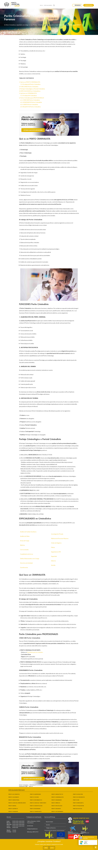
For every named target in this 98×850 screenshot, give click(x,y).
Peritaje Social (77, 808)
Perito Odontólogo (36, 805)
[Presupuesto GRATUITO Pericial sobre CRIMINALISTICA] (49, 124)
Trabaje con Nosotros (51, 827)
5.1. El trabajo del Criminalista (28, 95)
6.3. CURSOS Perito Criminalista (29, 104)
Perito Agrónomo (35, 794)
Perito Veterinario (57, 811)
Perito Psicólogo (57, 805)
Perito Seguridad (35, 808)
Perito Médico (56, 802)
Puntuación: (22, 786)
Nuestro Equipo (49, 821)
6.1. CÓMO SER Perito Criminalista (30, 100)
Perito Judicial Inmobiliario (17, 802)
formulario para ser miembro (35, 652)
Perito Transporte (36, 811)
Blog (41, 5)
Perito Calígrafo (13, 797)
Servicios (48, 824)
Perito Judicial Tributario (38, 802)
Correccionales (24, 549)
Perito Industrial (13, 799)
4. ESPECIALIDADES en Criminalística (29, 91)
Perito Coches (34, 797)
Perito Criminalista (58, 797)
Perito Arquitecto (57, 794)
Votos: (30, 786)
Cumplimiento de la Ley (26, 554)
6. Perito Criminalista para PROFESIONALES (31, 98)
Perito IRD (76, 799)
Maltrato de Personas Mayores (59, 538)
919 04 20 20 (30, 825)
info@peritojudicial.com (32, 828)
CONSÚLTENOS (88, 5)
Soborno (53, 561)
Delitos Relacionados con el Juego (29, 558)
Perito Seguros (56, 808)
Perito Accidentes (14, 794)
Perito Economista (79, 797)
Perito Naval (12, 805)
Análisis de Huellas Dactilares (28, 532)
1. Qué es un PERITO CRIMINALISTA (29, 82)
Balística (22, 545)
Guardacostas (24, 567)
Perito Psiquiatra (78, 805)
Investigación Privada (57, 534)
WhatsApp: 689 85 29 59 (32, 831)
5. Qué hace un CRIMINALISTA (28, 93)
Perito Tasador (13, 811)
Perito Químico (13, 808)
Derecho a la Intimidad (26, 563)
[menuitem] (42, 5)
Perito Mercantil (78, 802)
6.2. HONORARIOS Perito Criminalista (31, 102)
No (46, 847)
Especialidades (48, 5)
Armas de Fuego (24, 540)
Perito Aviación (78, 794)
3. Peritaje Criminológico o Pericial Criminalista (32, 89)
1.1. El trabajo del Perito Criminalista (30, 84)
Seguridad (54, 556)
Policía (53, 547)
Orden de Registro (56, 543)
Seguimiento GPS (56, 552)
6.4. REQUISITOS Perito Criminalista (30, 107)
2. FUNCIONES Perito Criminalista (28, 86)
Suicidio (53, 565)
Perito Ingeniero (57, 799)
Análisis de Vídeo (24, 536)
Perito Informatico (36, 799)
